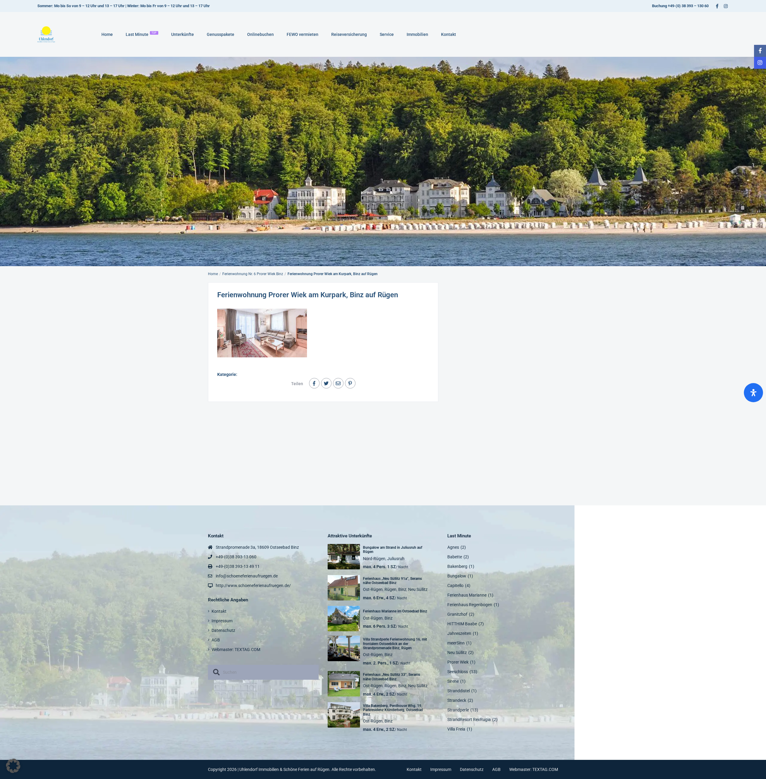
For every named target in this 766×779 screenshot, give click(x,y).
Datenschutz (223, 630)
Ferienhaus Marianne (467, 595)
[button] (13, 766)
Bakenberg (457, 566)
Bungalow (456, 576)
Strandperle (458, 710)
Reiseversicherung (349, 34)
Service (387, 34)
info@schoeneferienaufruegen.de (247, 576)
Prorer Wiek (458, 662)
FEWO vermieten (302, 34)
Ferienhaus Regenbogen (469, 604)
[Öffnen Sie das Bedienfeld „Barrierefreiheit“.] (753, 392)
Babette (454, 556)
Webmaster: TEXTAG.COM (236, 649)
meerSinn (456, 643)
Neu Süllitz (418, 589)
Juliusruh (396, 558)
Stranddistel (458, 690)
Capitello (455, 585)
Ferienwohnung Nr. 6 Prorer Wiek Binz (252, 274)
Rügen (390, 589)
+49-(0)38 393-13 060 (236, 556)
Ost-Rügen (373, 589)
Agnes (453, 547)
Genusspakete (220, 34)
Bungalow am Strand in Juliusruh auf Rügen (392, 549)
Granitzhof (457, 614)
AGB (216, 640)
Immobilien (417, 34)
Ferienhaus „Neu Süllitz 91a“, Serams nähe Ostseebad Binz (392, 581)
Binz (402, 589)
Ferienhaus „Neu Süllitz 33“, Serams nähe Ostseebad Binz (391, 677)
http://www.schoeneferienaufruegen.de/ (253, 585)
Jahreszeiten (459, 633)
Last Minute (141, 34)
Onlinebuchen (260, 34)
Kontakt (448, 34)
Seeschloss (457, 671)
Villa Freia (456, 729)
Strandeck (456, 700)
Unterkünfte (182, 34)
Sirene (453, 681)
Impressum (222, 620)
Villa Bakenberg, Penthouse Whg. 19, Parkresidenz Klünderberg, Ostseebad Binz (393, 710)
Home (107, 34)
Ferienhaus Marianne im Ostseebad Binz (395, 611)
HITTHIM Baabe (462, 623)
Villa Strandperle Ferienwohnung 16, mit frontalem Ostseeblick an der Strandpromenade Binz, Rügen (395, 643)
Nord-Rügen (374, 558)
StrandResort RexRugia (469, 719)
